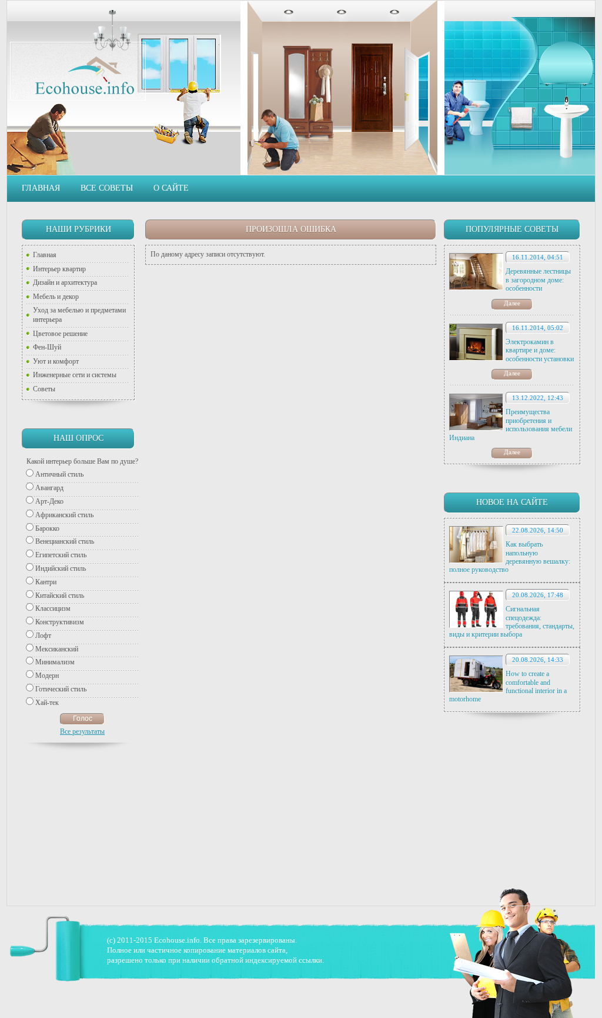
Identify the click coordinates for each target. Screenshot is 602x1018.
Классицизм (53, 608)
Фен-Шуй (47, 347)
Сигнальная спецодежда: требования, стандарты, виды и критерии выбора (511, 621)
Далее (512, 303)
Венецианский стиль (64, 541)
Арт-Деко (49, 501)
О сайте (171, 188)
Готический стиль (60, 689)
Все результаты (82, 731)
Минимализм (55, 662)
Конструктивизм (59, 622)
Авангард (49, 488)
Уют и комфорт (56, 361)
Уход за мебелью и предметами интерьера (79, 315)
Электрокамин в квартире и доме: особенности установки (540, 350)
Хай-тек (47, 702)
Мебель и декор (56, 296)
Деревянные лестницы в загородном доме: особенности (538, 279)
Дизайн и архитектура (65, 282)
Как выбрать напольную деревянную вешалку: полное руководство (509, 557)
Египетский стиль (60, 555)
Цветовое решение (60, 334)
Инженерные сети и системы (74, 375)
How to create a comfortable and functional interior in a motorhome (508, 686)
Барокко (47, 528)
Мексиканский (56, 649)
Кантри (45, 582)
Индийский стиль (60, 568)
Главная (41, 188)
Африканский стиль (64, 515)
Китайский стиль (59, 595)
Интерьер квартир (59, 269)
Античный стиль (59, 474)
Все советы (107, 188)
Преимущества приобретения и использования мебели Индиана (510, 424)
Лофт (43, 635)
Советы (44, 389)
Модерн (47, 675)
